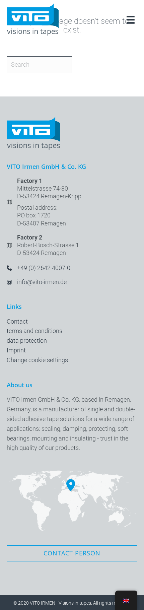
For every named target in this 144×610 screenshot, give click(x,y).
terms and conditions (34, 330)
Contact (17, 321)
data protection (27, 340)
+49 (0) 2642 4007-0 (43, 267)
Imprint (16, 350)
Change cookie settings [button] (37, 359)
